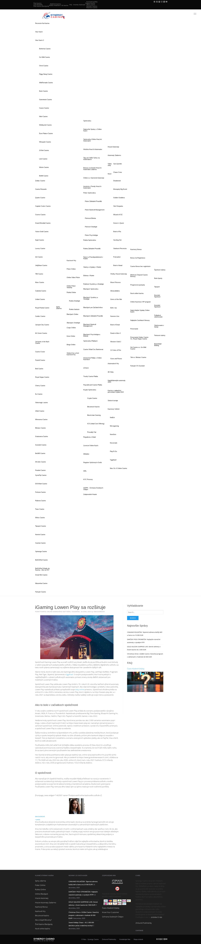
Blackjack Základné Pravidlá (93, 316)
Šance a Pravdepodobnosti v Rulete (93, 257)
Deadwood (117, 181)
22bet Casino (39, 411)
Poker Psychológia (91, 235)
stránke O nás (156, 917)
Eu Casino (38, 394)
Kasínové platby (91, 2)
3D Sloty (111, 372)
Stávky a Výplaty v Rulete (92, 267)
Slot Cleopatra (118, 206)
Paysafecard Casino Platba (92, 385)
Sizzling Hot (117, 240)
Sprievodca (87, 121)
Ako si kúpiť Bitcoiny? (43, 920)
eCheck (86, 368)
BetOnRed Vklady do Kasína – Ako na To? (42, 569)
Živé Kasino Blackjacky (41, 6)
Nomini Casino (40, 534)
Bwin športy (158, 278)
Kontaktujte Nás (124, 939)
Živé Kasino (37, 3)
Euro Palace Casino (46, 133)
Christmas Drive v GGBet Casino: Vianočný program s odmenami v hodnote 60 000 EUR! (84, 915)
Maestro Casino (91, 7)
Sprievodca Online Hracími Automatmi (92, 140)
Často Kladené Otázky (135, 668)
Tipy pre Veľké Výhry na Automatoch (91, 158)
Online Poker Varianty (71, 286)
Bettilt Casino (43, 176)
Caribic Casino (40, 316)
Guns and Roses (116, 358)
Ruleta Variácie (74, 309)
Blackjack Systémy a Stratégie (90, 298)
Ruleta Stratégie (74, 301)
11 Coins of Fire (115, 350)
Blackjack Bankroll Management (89, 325)
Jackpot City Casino (42, 325)
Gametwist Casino (45, 99)
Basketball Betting (157, 344)
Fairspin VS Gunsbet (137, 366)
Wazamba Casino (41, 583)
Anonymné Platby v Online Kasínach (92, 358)
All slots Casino (40, 462)
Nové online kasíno (42, 928)
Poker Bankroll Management (94, 210)
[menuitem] (41, 4)
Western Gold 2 (115, 342)
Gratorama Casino (41, 436)
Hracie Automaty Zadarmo (45, 902)
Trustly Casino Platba (90, 376)
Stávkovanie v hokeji (159, 326)
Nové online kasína (136, 293)
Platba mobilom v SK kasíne (58, 5)
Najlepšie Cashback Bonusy (140, 320)
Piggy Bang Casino (45, 74)
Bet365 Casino (40, 453)
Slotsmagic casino (41, 402)
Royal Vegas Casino (42, 377)
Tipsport (157, 287)
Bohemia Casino (44, 49)
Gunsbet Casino (40, 445)
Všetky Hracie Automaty (118, 274)
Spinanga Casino (41, 551)
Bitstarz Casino (40, 428)
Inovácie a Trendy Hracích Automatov (92, 187)
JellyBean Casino (41, 265)
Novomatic (113, 443)
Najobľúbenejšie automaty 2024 (116, 381)
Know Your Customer (110, 912)
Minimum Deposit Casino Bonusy (139, 275)
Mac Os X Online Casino (118, 468)
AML (85, 471)
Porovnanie (134, 329)
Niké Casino (43, 116)
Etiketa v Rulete (88, 275)
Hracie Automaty (113, 147)
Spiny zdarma (40, 881)
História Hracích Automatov (92, 149)
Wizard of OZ (117, 214)
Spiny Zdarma (58, 307)
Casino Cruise (40, 352)
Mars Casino (39, 282)
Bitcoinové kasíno (42, 915)
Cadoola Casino (40, 291)
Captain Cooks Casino (43, 206)
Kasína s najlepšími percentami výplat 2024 (116, 391)
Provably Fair (91, 432)
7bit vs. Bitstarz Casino (138, 357)
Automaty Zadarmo (114, 155)
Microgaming (114, 426)
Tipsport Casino (40, 526)
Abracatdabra (115, 291)
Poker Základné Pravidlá (93, 201)
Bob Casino (39, 369)
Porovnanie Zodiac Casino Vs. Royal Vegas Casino (139, 338)
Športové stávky (159, 270)
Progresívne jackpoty (137, 285)
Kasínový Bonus (136, 249)
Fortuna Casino (40, 492)
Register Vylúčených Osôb (92, 462)
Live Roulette (38, 4)
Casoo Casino (44, 108)
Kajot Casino (39, 240)
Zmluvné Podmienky (144, 923)
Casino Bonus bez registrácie (140, 266)
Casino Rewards (41, 189)
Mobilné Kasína (55, 4)
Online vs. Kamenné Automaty (93, 178)
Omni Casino (43, 66)
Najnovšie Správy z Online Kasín (92, 130)
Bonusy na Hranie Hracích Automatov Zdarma (92, 168)
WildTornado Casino (46, 82)
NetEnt (112, 417)
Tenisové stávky (159, 335)
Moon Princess (115, 282)
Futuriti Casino (40, 360)
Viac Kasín (39, 32)
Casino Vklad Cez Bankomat (93, 349)
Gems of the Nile (116, 299)
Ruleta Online (40, 889)
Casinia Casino (40, 543)
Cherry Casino (40, 385)
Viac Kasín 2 (39, 40)
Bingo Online (71, 344)
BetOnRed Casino (41, 560)
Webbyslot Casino (45, 125)
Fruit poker (117, 257)
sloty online (79, 689)
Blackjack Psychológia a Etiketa (91, 335)
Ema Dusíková (40, 816)
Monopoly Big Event (120, 189)
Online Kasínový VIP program (140, 302)
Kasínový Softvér (114, 409)
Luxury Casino (40, 248)
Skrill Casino (90, 4)
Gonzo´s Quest (118, 223)
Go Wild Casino (44, 57)
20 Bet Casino (44, 150)
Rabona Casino (40, 500)
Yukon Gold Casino (41, 231)
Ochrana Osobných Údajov (112, 916)
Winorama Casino (41, 419)
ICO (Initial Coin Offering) (95, 424)
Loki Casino (43, 159)
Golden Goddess (119, 198)
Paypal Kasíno (90, 3)
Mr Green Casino (41, 333)
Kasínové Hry (71, 260)
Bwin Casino (43, 91)
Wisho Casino (44, 167)
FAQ (70, 4)
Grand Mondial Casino (42, 223)
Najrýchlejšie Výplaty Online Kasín (139, 311)
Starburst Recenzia (119, 248)
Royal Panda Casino (42, 308)
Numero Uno (114, 316)
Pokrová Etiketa (90, 218)
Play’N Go (113, 451)
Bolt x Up (113, 308)
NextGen (113, 434)
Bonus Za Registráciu (137, 258)
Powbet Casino (40, 470)
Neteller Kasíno (91, 6)
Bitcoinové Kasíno (93, 407)
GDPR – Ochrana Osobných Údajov (93, 488)
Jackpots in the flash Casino (42, 342)
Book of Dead (115, 325)
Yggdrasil (113, 460)
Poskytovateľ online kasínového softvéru (53, 611)
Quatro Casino (40, 198)
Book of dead (117, 265)
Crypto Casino (92, 398)
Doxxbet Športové (157, 296)
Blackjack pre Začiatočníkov (93, 307)
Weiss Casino (40, 517)
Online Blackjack (41, 894)
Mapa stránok (138, 939)
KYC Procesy (88, 479)
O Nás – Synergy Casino (90, 939)
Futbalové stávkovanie (158, 316)
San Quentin (117, 164)
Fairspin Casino (40, 592)
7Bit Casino (39, 274)
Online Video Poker (73, 277)
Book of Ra (117, 231)
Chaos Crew (117, 172)
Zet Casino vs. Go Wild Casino (138, 348)
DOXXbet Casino (41, 484)
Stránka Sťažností (79, 4)
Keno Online (71, 336)
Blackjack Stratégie (73, 323)
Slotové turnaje (113, 400)
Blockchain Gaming (94, 415)
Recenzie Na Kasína (42, 23)
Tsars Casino (39, 509)
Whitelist (86, 454)
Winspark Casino (45, 142)
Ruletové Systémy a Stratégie (93, 284)
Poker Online (71, 269)
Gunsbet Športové (157, 306)
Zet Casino (39, 257)
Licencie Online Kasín (90, 445)
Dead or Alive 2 (115, 333)
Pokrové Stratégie (91, 227)
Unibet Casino (40, 299)
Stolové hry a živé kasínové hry (73, 353)
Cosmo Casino (40, 214)
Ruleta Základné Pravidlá (91, 248)
